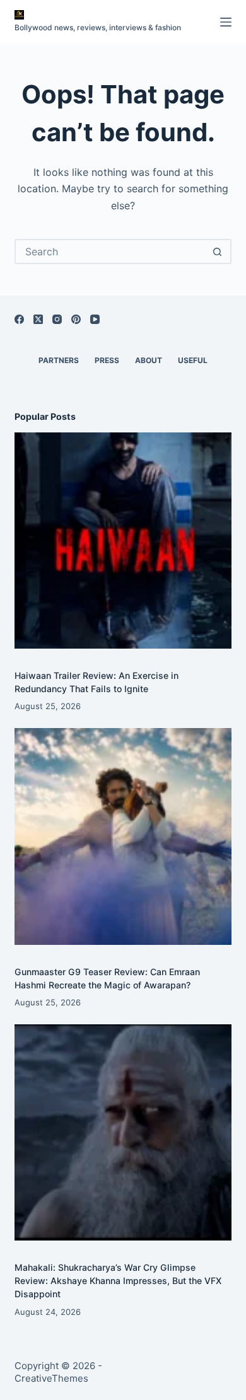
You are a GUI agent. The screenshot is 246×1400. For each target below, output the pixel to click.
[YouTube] (95, 319)
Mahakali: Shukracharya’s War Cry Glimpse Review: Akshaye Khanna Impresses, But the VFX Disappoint (118, 1280)
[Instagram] (57, 319)
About (148, 360)
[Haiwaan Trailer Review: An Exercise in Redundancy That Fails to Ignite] (123, 540)
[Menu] (225, 22)
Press (107, 360)
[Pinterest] (76, 319)
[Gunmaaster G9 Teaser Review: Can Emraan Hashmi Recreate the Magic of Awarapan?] (123, 836)
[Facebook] (19, 319)
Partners (58, 360)
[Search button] (217, 251)
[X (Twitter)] (38, 319)
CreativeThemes (51, 1378)
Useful (193, 360)
